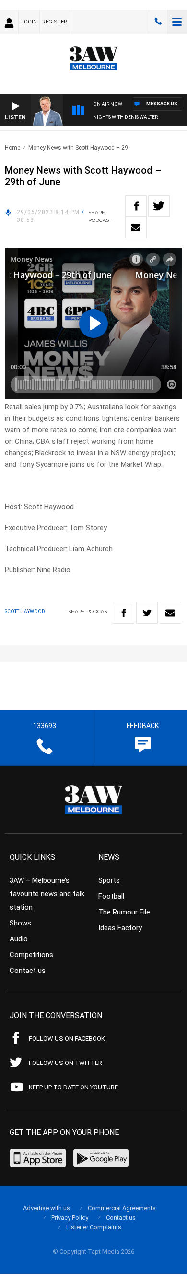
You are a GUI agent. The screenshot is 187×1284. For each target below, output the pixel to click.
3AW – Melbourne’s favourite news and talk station (47, 894)
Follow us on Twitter (65, 1062)
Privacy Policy (69, 1217)
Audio (19, 939)
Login (29, 22)
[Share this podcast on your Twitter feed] (159, 206)
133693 (158, 22)
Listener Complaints (93, 1227)
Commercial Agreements (122, 1208)
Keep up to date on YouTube (73, 1087)
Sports (109, 880)
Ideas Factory (120, 928)
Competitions (31, 954)
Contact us (28, 970)
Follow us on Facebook (67, 1038)
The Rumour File (124, 912)
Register (54, 22)
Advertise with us (46, 1208)
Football (111, 896)
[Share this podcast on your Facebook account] (136, 206)
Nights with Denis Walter (125, 117)
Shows (20, 923)
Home (12, 147)
